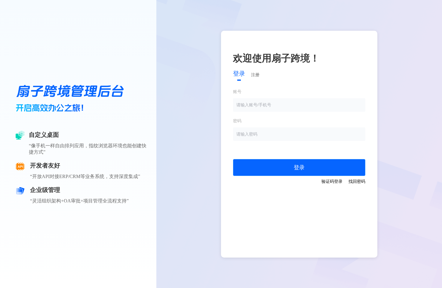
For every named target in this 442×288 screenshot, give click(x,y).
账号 (237, 91)
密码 (237, 121)
